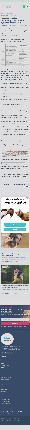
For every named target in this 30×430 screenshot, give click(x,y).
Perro (15, 225)
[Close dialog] (27, 198)
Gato (15, 229)
